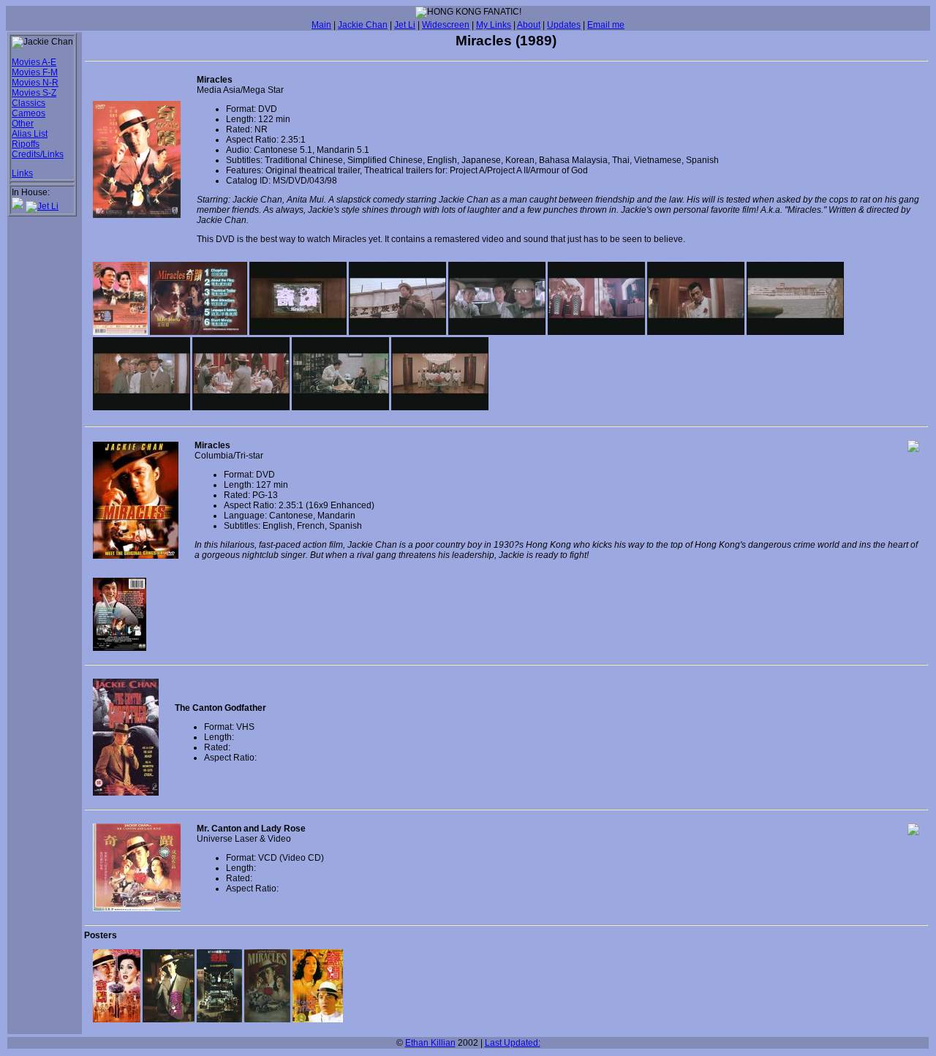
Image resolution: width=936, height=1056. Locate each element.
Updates (564, 25)
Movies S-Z (34, 93)
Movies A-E (34, 62)
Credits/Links (38, 154)
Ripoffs (25, 144)
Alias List (30, 134)
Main (321, 25)
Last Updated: (512, 1043)
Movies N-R (35, 83)
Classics (28, 103)
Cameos (28, 113)
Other (23, 123)
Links (22, 173)
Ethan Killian (430, 1043)
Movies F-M (35, 72)
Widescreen (445, 25)
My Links (493, 25)
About (528, 25)
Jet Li (404, 25)
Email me (605, 25)
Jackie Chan (363, 25)
